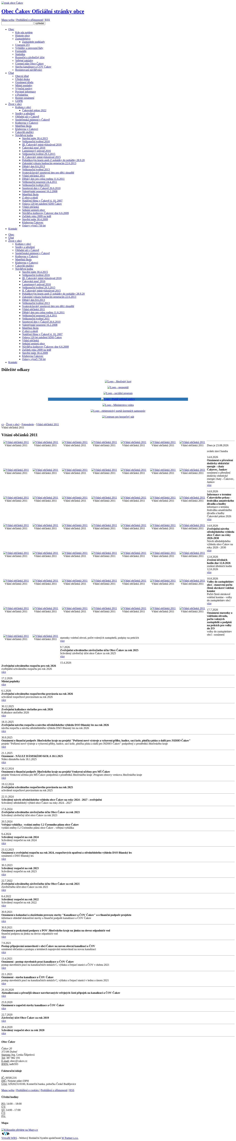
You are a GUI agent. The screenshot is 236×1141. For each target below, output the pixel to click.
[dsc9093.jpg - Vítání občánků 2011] (45, 552)
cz (2, 424)
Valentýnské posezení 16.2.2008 (39, 191)
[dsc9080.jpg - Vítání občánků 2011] (133, 525)
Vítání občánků (30, 206)
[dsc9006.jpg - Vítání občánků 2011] (163, 442)
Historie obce (22, 35)
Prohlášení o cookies (27, 1090)
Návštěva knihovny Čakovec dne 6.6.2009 (45, 213)
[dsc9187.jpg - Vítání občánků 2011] (16, 636)
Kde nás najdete (24, 32)
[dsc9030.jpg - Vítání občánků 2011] (45, 497)
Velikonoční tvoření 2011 (36, 185)
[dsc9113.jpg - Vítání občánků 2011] (45, 580)
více (209, 485)
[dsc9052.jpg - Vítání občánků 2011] (104, 497)
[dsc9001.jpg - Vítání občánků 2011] (75, 442)
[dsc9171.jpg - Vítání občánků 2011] (133, 608)
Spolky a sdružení (25, 113)
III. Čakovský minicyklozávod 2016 (42, 144)
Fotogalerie (28, 424)
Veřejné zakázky (24, 60)
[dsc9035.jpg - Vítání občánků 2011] (75, 497)
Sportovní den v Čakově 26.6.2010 (41, 188)
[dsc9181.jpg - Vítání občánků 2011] (192, 608)
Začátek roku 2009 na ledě (36, 216)
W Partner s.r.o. (70, 1138)
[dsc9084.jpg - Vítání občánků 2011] (192, 525)
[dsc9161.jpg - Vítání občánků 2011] (75, 608)
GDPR (19, 100)
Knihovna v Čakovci (26, 122)
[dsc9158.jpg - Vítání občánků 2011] (45, 608)
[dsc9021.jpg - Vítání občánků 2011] (133, 469)
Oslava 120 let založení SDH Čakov (42, 203)
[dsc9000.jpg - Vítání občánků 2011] (45, 442)
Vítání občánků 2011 (33, 175)
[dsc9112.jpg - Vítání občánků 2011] (16, 580)
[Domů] (12, 2)
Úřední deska (22, 79)
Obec (11, 29)
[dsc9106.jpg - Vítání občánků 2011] (163, 552)
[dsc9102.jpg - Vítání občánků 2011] (104, 552)
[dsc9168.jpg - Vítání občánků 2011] (104, 608)
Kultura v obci (23, 107)
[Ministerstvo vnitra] (118, 405)
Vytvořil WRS (9, 1138)
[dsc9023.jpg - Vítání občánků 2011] (163, 469)
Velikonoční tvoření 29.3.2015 (38, 153)
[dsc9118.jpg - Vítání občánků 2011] (75, 580)
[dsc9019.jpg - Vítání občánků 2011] (75, 469)
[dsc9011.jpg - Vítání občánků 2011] (192, 442)
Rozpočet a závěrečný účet (29, 57)
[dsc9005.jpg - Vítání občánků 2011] (133, 442)
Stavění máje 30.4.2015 (35, 138)
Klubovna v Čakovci (26, 129)
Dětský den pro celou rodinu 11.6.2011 (43, 178)
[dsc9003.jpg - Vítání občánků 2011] (104, 442)
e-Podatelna (21, 94)
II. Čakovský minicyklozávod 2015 (41, 157)
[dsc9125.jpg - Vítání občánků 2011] (104, 580)
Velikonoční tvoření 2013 (36, 169)
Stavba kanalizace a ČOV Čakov (33, 66)
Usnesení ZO (22, 44)
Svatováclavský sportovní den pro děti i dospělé (48, 172)
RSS (47, 19)
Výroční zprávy (23, 88)
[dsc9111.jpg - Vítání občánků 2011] (192, 552)
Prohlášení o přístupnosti (29, 19)
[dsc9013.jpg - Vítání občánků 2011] (16, 469)
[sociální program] (118, 393)
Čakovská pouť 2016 (33, 147)
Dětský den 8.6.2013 (33, 166)
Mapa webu (7, 19)
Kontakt (12, 228)
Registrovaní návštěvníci (28, 69)
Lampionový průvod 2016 (36, 150)
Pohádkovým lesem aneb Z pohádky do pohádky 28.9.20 (53, 160)
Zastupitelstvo (22, 38)
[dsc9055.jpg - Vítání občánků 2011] (163, 497)
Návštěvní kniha (24, 135)
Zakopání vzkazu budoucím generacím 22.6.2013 (49, 163)
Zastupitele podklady (33, 41)
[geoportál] (118, 387)
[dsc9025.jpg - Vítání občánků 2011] (192, 469)
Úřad (11, 72)
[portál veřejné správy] (118, 399)
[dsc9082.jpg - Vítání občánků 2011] (163, 525)
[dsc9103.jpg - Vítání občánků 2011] (133, 552)
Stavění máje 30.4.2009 (35, 219)
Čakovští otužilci (24, 132)
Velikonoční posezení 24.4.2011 (39, 181)
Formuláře (20, 51)
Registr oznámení (24, 97)
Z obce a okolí (30, 197)
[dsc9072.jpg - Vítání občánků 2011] (75, 525)
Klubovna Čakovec (32, 222)
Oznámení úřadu (24, 82)
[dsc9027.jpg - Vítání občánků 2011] (16, 497)
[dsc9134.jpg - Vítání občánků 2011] (133, 580)
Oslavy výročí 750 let (34, 225)
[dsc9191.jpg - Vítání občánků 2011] (45, 636)
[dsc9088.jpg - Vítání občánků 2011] (16, 552)
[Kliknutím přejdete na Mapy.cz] (19, 1129)
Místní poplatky (23, 85)
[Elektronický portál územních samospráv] (118, 410)
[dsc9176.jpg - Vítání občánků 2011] (163, 608)
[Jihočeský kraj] (118, 381)
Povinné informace (25, 91)
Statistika (20, 54)
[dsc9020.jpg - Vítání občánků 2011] (104, 469)
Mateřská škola (23, 125)
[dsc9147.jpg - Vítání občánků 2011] (192, 580)
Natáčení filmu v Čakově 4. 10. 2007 (42, 200)
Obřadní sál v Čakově (27, 116)
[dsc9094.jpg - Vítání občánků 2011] (75, 552)
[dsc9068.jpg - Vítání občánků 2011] (16, 525)
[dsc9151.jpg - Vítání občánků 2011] (16, 608)
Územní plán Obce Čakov (29, 63)
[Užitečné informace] (118, 416)
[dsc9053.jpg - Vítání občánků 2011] (133, 497)
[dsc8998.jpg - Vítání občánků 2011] (16, 442)
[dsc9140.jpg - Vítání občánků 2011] (163, 580)
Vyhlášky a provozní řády (29, 48)
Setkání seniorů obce (33, 210)
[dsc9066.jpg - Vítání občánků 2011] (192, 497)
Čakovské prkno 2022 (34, 110)
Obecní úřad (22, 76)
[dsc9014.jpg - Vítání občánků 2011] (45, 469)
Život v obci (15, 104)
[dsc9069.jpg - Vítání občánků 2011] (45, 525)
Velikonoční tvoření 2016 (36, 141)
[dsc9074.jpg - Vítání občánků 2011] (104, 525)
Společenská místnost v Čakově (32, 119)
